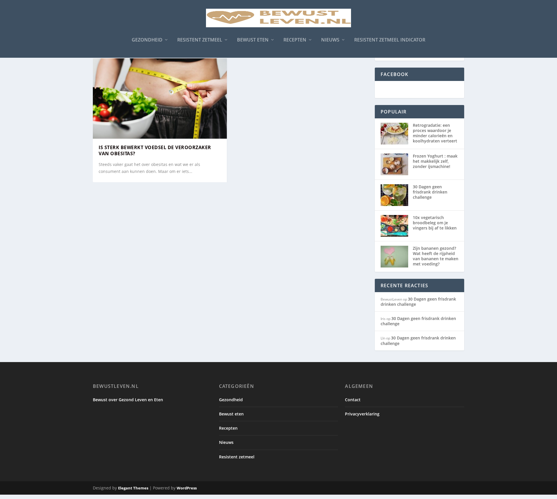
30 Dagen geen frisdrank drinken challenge (430, 192)
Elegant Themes (133, 488)
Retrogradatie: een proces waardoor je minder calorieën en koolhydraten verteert (435, 133)
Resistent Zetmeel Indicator (389, 40)
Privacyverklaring (362, 414)
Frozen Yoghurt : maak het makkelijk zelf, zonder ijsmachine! (435, 161)
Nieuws (330, 40)
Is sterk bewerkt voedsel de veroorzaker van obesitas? (155, 150)
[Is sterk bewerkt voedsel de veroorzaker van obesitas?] (160, 98)
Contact (353, 399)
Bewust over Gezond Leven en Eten (128, 399)
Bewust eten (253, 40)
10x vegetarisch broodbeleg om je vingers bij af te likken (435, 223)
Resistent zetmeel (199, 40)
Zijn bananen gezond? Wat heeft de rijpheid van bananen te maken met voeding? (435, 256)
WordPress (187, 488)
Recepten (294, 40)
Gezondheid (147, 40)
